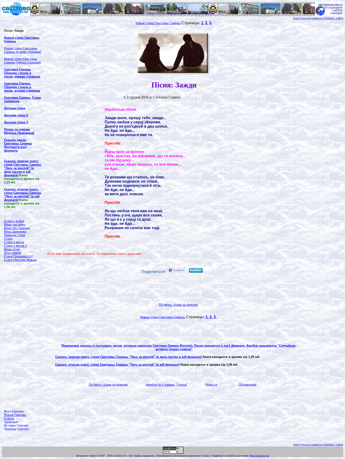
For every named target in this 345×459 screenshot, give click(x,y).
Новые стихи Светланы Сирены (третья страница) (22, 60)
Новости (211, 384)
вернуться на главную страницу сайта (318, 18)
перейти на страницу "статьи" (167, 384)
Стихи (8, 238)
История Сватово (16, 425)
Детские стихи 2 (16, 115)
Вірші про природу (17, 228)
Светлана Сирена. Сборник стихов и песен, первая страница (22, 73)
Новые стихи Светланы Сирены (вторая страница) (22, 50)
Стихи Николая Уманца (20, 260)
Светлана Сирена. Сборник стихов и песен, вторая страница (22, 87)
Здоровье (11, 422)
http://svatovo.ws (259, 455)
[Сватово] (16, 15)
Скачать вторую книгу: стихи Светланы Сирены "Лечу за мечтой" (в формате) (117, 364)
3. (210, 23)
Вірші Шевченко (15, 231)
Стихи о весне (14, 242)
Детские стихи (14, 108)
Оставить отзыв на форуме (178, 304)
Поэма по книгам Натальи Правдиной (19, 131)
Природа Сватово (16, 429)
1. (202, 23)
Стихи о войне (14, 221)
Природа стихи (14, 235)
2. (206, 23)
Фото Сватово (14, 411)
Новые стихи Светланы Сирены (158, 23)
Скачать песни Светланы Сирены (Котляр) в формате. (18, 145)
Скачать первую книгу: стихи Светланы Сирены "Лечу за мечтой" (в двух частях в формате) (128, 357)
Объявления (247, 384)
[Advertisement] (23, 335)
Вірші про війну (15, 224)
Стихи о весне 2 (15, 245)
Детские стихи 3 (16, 122)
